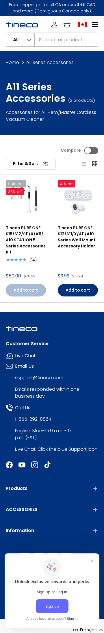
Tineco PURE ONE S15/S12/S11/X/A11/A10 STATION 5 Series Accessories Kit (26, 240)
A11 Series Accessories (50, 62)
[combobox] (52, 40)
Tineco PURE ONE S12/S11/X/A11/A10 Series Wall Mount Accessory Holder (77, 237)
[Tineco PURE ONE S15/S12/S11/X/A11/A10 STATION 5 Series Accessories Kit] (26, 200)
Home (12, 62)
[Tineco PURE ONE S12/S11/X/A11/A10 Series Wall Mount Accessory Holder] (78, 200)
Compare (71, 150)
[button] (67, 24)
